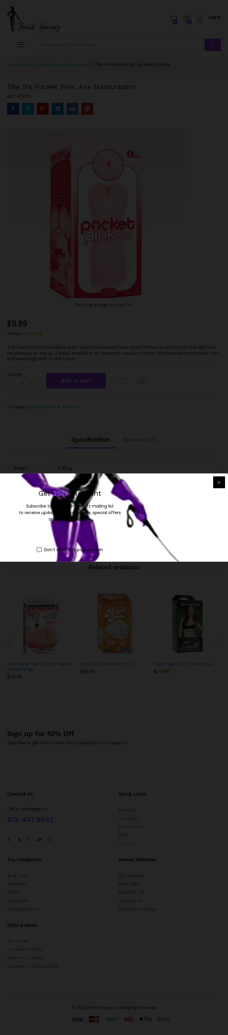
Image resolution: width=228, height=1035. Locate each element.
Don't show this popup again (73, 549)
